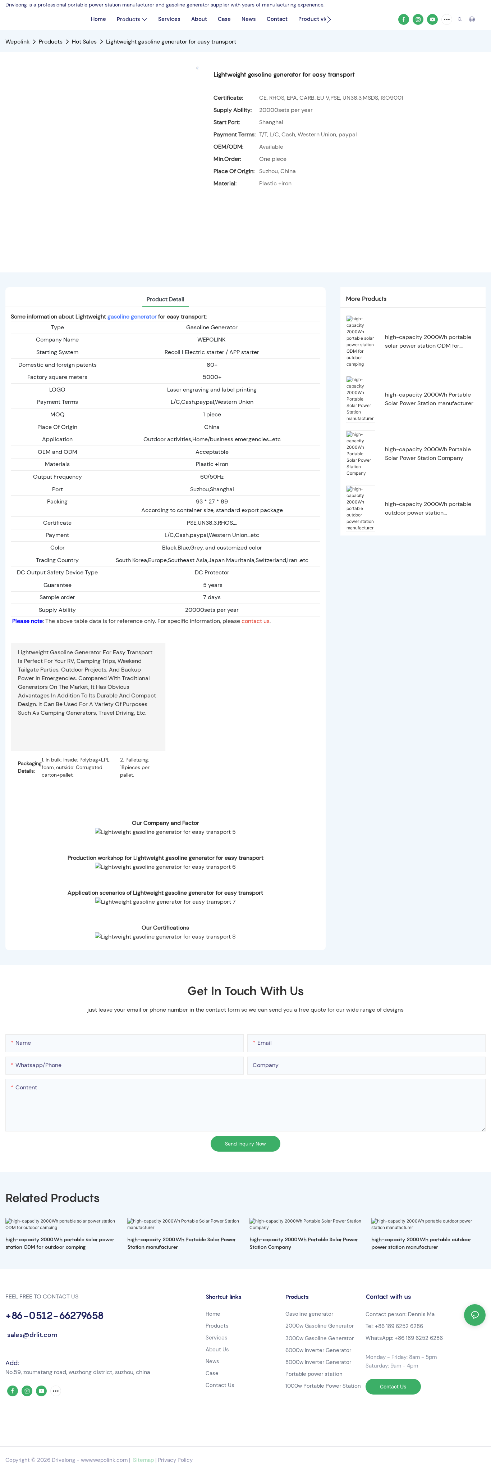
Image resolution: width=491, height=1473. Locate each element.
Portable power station (314, 1374)
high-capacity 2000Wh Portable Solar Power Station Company (428, 454)
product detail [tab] (165, 299)
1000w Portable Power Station (323, 1386)
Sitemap (143, 1460)
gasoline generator (131, 316)
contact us (256, 621)
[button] (329, 19)
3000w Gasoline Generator (319, 1338)
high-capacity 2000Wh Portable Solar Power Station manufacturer (429, 399)
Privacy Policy (175, 1460)
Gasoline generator (309, 1314)
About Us (217, 1349)
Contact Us (220, 1385)
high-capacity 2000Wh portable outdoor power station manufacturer (428, 508)
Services (217, 1337)
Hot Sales (84, 41)
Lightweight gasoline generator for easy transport (171, 41)
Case (212, 1373)
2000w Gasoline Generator (319, 1325)
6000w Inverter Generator (318, 1350)
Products (51, 41)
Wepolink (17, 41)
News (212, 1361)
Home (213, 1314)
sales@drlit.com (31, 1334)
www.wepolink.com (104, 1460)
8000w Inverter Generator (318, 1362)
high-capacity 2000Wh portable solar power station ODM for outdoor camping (428, 341)
